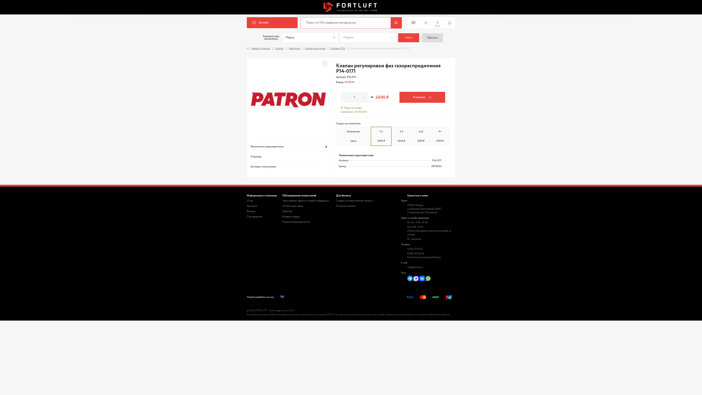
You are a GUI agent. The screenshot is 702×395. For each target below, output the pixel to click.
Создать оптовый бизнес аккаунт (354, 201)
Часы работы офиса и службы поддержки (305, 201)
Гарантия (287, 211)
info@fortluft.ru (415, 267)
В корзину (419, 97)
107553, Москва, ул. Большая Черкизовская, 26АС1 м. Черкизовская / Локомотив (424, 209)
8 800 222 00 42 (415, 254)
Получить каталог (346, 206)
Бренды (251, 211)
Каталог (264, 23)
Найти (408, 38)
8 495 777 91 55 (415, 249)
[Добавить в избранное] (325, 63)
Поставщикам (254, 216)
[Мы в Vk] (282, 297)
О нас (250, 201)
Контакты (252, 206)
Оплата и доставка (292, 206)
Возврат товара (291, 216)
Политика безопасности (296, 222)
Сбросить (432, 38)
